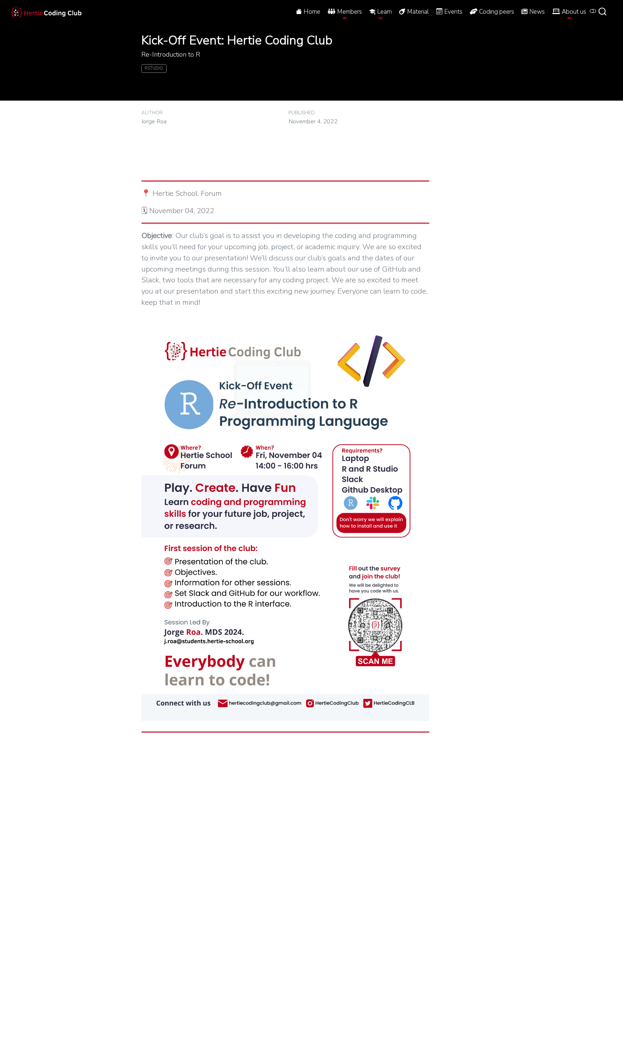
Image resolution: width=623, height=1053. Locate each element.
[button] (344, 11)
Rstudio (154, 68)
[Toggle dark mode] (593, 11)
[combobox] (605, 11)
